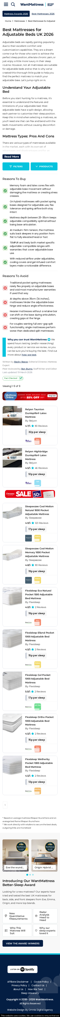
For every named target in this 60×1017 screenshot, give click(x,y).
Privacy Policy (19, 985)
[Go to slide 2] (30, 874)
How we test (35, 989)
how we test (29, 354)
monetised (25, 828)
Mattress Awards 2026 (16, 13)
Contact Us (38, 985)
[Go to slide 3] (33, 874)
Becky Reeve (21, 361)
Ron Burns (26, 368)
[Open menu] (6, 4)
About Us (18, 989)
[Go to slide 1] (27, 875)
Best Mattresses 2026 (43, 13)
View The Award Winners (23, 943)
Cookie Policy (41, 981)
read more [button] (11, 156)
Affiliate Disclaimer (17, 981)
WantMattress (44, 999)
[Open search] (13, 4)
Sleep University (30, 993)
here (47, 818)
